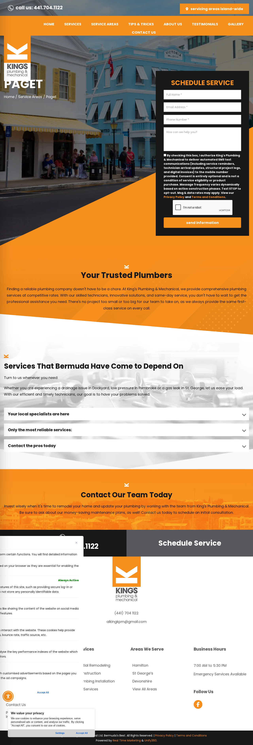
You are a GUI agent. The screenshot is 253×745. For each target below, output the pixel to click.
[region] (51, 723)
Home (9, 96)
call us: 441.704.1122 (39, 7)
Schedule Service (189, 543)
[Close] (76, 542)
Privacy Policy (174, 197)
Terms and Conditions (208, 197)
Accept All (82, 733)
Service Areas (30, 96)
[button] (214, 9)
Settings (60, 733)
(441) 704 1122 (126, 613)
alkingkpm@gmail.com (127, 621)
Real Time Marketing (127, 740)
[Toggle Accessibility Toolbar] (8, 696)
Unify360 (150, 740)
